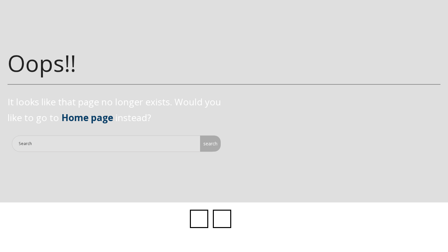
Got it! (355, 12)
